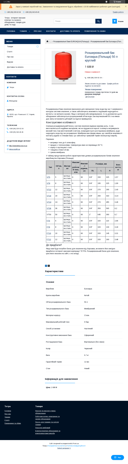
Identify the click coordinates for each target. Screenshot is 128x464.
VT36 (49, 208)
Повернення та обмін (95, 31)
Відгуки (10, 62)
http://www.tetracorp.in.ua (18, 146)
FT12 (49, 239)
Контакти (51, 31)
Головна (11, 31)
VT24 (49, 202)
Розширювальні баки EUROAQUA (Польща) (71, 41)
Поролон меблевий (42, 428)
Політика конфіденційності (76, 446)
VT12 (49, 190)
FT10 (49, 233)
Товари (23, 31)
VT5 (48, 177)
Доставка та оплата (70, 31)
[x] (49, 266)
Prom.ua (76, 443)
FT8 (48, 227)
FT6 (48, 221)
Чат (119, 457)
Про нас (38, 31)
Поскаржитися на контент (56, 446)
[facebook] (46, 266)
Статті (9, 52)
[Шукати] (98, 21)
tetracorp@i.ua (14, 149)
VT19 (49, 196)
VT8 (48, 183)
